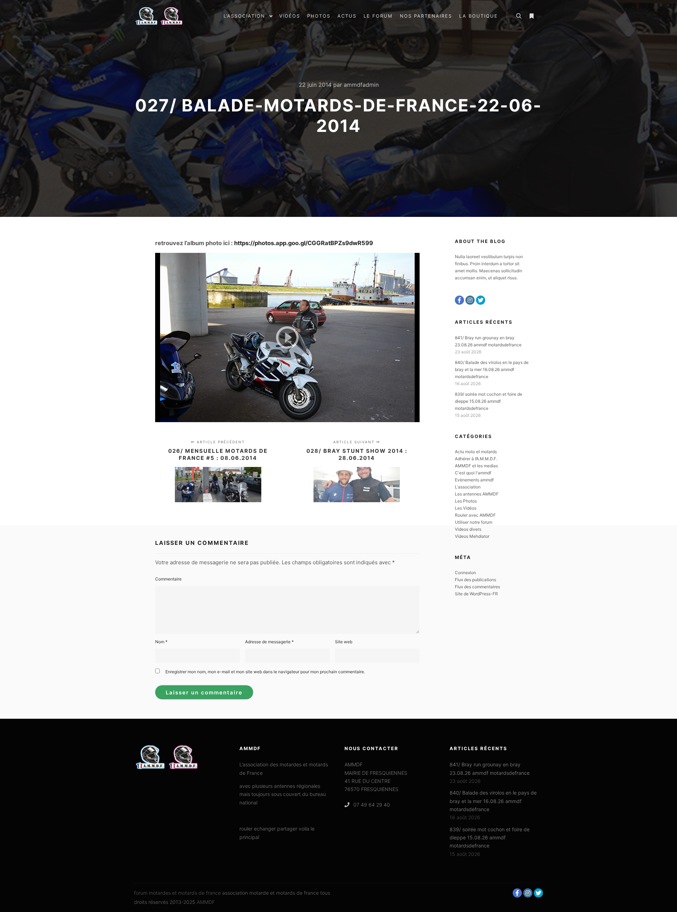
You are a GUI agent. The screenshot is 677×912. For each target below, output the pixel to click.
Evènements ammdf (474, 479)
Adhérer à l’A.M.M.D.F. (476, 458)
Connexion (465, 572)
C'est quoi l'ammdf (473, 472)
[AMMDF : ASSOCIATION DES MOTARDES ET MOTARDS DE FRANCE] (169, 16)
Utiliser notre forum (473, 522)
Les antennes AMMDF (477, 494)
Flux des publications (475, 579)
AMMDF (206, 902)
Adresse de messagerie (269, 641)
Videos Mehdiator (472, 536)
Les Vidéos (465, 508)
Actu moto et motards (476, 451)
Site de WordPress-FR (476, 593)
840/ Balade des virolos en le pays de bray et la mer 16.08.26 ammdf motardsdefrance (492, 369)
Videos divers (468, 529)
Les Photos (466, 501)
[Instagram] (470, 300)
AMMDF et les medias (476, 465)
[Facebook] (459, 300)
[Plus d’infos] (531, 16)
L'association (468, 487)
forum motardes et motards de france (177, 893)
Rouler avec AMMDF (475, 515)
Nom (161, 641)
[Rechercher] (518, 16)
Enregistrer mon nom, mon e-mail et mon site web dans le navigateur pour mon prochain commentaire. (265, 671)
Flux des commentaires (477, 586)
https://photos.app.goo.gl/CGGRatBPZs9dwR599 (303, 243)
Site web (343, 641)
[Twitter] (480, 300)
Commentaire (168, 579)
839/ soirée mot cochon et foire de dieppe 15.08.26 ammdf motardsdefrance (488, 401)
